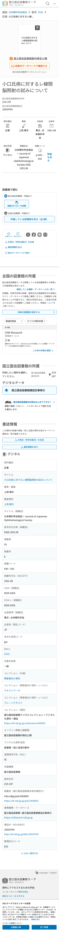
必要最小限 (16, 927)
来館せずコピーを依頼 (16, 205)
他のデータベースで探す (19, 252)
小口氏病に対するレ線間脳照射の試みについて (28, 479)
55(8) (40, 12)
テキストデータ (12, 690)
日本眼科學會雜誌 (18, 12)
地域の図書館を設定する (29, 312)
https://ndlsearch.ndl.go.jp (18, 817)
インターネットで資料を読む (15, 891)
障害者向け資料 (12, 678)
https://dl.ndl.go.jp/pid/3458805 (21, 800)
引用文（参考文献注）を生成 (21, 241)
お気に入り (8, 236)
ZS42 (7, 654)
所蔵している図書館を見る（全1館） (30, 219)
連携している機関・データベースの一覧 (34, 289)
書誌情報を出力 (15, 247)
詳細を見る (49, 157)
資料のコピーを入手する (13, 896)
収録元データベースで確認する (31, 66)
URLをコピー (18, 236)
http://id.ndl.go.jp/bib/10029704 (21, 834)
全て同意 (44, 927)
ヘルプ (50, 302)
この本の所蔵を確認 (42, 350)
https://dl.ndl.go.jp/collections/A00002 (25, 723)
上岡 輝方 (9, 504)
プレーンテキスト (13, 702)
